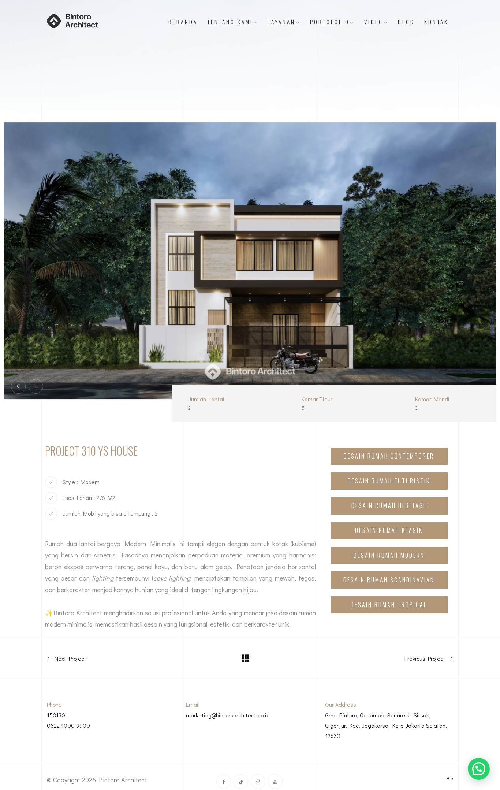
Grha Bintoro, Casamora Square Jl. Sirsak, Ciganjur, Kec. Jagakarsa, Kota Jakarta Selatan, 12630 (386, 725)
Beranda (183, 22)
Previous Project (425, 658)
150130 (56, 715)
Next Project (69, 658)
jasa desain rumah (291, 612)
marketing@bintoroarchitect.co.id (228, 715)
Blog (406, 22)
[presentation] (18, 386)
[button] (479, 769)
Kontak (436, 22)
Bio (450, 778)
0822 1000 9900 (68, 725)
